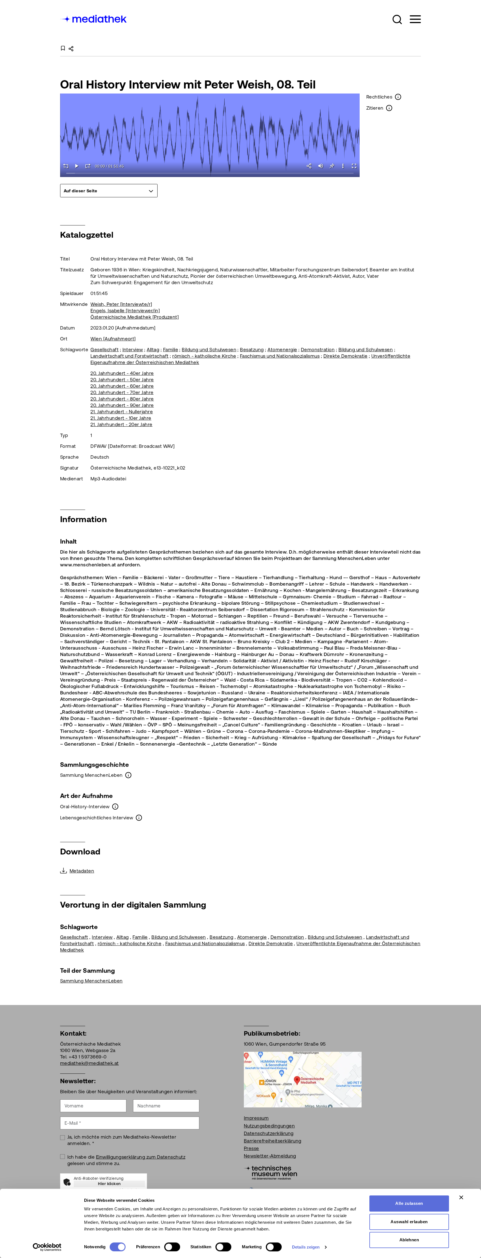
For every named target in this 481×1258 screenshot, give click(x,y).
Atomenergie (282, 349)
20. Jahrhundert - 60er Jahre (122, 386)
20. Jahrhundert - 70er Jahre (121, 392)
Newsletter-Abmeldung (270, 1156)
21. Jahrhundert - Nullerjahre (121, 411)
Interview (132, 349)
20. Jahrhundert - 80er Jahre (122, 399)
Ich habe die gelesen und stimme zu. (126, 1160)
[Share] (309, 166)
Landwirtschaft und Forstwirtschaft (129, 356)
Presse (251, 1148)
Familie (170, 349)
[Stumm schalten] (320, 166)
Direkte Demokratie (345, 356)
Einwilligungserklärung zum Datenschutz (140, 1157)
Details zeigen (306, 1247)
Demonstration (318, 349)
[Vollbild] (354, 166)
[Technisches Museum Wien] (270, 1172)
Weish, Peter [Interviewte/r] (121, 304)
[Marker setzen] (331, 166)
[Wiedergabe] (76, 166)
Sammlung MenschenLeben (91, 981)
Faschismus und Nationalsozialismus (280, 356)
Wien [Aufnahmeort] (113, 338)
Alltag (153, 349)
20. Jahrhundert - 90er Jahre (122, 405)
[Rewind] (65, 166)
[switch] (172, 1246)
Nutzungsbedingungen (269, 1126)
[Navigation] (412, 19)
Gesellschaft (104, 349)
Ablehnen (409, 1239)
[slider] (210, 173)
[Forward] (88, 166)
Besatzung (252, 349)
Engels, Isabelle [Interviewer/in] (125, 310)
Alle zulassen (409, 1203)
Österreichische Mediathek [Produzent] (134, 317)
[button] (397, 19)
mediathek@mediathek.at (89, 1063)
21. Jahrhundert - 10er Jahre (120, 418)
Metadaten (82, 871)
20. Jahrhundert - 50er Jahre (122, 379)
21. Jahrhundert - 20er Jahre (121, 424)
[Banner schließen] (461, 1197)
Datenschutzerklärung (269, 1133)
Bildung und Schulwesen (209, 349)
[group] (109, 190)
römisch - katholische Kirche (204, 356)
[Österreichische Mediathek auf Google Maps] (303, 1079)
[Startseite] (93, 18)
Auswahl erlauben (409, 1221)
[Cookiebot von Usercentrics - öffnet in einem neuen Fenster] (47, 1247)
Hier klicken (109, 1183)
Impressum (256, 1118)
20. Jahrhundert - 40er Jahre (122, 373)
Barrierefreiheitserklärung (272, 1141)
